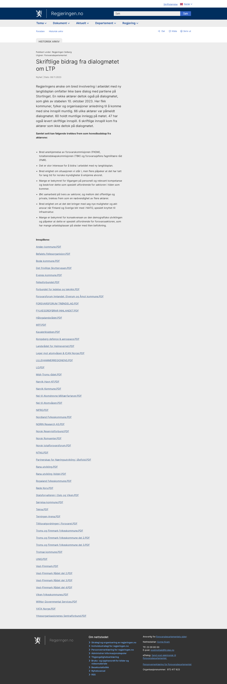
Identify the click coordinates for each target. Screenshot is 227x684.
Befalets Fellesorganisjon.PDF (53, 253)
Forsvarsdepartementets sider (171, 636)
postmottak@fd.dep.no (162, 650)
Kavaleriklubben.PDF (48, 331)
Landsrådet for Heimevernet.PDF (55, 346)
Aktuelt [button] (81, 23)
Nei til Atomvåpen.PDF (49, 402)
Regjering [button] (129, 23)
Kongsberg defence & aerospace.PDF (57, 339)
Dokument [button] (60, 23)
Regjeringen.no (67, 13)
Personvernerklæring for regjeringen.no (112, 649)
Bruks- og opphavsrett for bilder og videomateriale (110, 662)
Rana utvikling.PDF (47, 466)
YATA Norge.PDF (46, 608)
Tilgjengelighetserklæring (105, 657)
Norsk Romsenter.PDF (48, 438)
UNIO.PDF (41, 559)
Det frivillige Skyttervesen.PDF (54, 268)
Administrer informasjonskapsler (109, 653)
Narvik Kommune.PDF (48, 388)
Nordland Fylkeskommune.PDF (54, 417)
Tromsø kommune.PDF (49, 551)
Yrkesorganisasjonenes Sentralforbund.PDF (61, 615)
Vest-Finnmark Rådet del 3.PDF (54, 580)
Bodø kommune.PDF (48, 260)
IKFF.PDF (41, 324)
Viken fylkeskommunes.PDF (52, 594)
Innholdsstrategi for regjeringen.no (110, 646)
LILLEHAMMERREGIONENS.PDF (54, 360)
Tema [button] (40, 23)
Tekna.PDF (42, 509)
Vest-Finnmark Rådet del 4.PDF (54, 587)
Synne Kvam (163, 641)
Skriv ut (187, 31)
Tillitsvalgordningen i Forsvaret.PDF (56, 523)
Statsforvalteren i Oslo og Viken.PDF (57, 495)
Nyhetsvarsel (98, 670)
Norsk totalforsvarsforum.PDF (53, 445)
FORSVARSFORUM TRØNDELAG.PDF (57, 303)
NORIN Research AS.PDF (50, 424)
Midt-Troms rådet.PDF (49, 374)
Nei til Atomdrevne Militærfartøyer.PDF (59, 395)
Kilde (174, 31)
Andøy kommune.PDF (48, 246)
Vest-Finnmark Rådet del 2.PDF (54, 573)
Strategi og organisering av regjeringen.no (113, 642)
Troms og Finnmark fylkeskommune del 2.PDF (63, 537)
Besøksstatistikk (100, 667)
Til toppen (80, 624)
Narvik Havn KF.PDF (47, 381)
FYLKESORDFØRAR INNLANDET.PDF (57, 310)
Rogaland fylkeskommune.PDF (53, 480)
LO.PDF (40, 367)
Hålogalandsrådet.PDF (49, 317)
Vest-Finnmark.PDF (47, 566)
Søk (185, 13)
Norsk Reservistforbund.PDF (52, 431)
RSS (93, 674)
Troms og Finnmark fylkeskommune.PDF (59, 530)
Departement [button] (104, 23)
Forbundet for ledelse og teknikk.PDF (58, 289)
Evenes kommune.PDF (49, 275)
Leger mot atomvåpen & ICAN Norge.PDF (60, 353)
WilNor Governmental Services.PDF (56, 601)
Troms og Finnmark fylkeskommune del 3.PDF (63, 544)
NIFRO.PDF (42, 410)
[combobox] (147, 13)
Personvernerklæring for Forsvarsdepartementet (167, 664)
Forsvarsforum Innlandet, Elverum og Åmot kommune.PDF (70, 296)
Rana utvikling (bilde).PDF (51, 473)
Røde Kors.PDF (44, 488)
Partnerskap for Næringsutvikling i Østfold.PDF (63, 459)
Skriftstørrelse (171, 4)
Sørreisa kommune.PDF (49, 502)
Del (163, 31)
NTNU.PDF (42, 452)
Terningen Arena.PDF (48, 516)
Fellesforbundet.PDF (47, 282)
